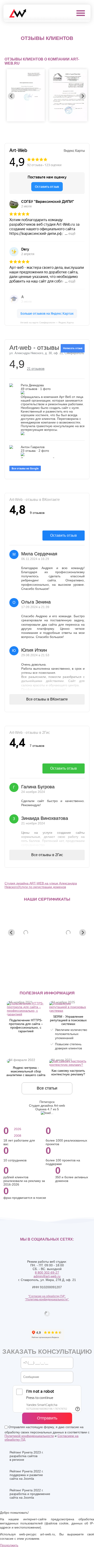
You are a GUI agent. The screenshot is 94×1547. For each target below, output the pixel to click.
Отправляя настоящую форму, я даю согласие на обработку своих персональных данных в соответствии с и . (47, 1433)
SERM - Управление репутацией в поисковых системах (68, 1020)
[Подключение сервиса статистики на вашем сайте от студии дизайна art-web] (8, 1062)
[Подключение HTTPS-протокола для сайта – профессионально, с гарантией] (26, 1014)
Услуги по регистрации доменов (42, 887)
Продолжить (9, 1545)
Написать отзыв (72, 348)
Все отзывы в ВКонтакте (47, 699)
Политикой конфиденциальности (29, 1436)
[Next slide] (82, 96)
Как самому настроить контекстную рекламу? (68, 1072)
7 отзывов (37, 745)
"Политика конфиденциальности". (47, 1299)
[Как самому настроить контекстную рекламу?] (68, 1064)
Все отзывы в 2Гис (47, 855)
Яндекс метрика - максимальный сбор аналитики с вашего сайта (25, 1071)
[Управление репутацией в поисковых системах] (68, 1010)
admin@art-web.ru (47, 1276)
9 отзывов (37, 513)
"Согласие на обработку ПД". (47, 1296)
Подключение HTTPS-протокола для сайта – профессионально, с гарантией (26, 1025)
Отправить (47, 1418)
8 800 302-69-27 (47, 1272)
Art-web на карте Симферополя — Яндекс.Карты (47, 322)
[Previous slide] (11, 96)
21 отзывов (35, 369)
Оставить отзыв (63, 535)
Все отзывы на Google (25, 468)
